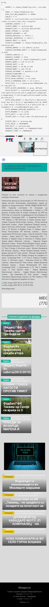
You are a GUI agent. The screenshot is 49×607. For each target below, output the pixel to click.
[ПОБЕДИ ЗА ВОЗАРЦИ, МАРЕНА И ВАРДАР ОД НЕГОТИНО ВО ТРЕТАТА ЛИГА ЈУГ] (16, 424)
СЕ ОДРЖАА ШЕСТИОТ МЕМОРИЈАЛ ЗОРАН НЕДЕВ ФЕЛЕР (22, 167)
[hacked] (24, 456)
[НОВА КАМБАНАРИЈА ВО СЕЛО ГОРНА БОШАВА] (24, 537)
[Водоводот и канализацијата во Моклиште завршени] (24, 483)
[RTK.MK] (10, 140)
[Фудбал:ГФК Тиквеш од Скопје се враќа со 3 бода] (16, 405)
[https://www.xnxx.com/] (26, 147)
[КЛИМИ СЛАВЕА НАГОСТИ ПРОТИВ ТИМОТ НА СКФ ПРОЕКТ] (16, 386)
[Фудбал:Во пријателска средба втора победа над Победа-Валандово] (16, 348)
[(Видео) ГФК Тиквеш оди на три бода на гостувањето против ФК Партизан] (16, 329)
